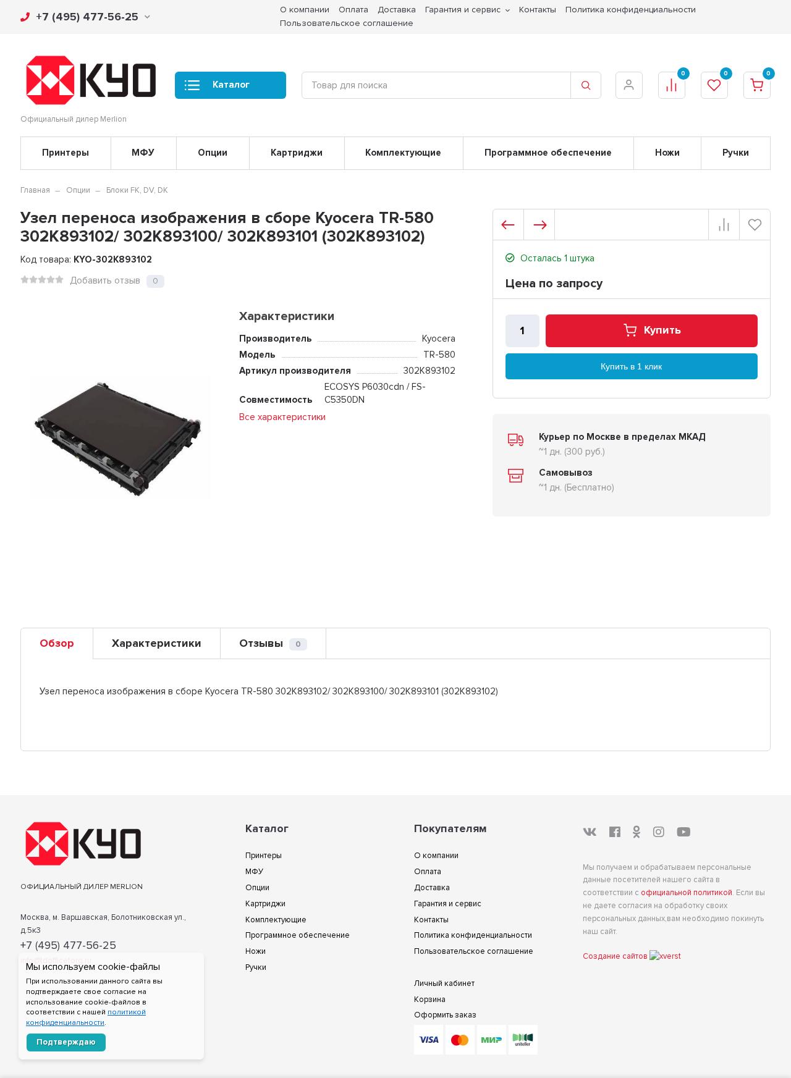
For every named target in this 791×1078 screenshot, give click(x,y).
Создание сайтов (616, 956)
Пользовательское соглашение (346, 23)
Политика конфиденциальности (473, 935)
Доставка (432, 888)
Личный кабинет (444, 983)
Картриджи (297, 152)
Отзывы (270, 643)
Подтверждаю (66, 1042)
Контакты (431, 920)
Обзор (57, 643)
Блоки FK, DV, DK (137, 190)
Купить (662, 330)
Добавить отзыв (105, 280)
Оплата (427, 872)
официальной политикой (686, 893)
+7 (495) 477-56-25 (87, 16)
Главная (35, 190)
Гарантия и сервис (447, 904)
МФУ (143, 152)
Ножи (667, 152)
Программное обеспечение (548, 152)
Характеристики (156, 643)
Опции (212, 152)
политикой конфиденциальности (86, 1017)
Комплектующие (403, 152)
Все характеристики (282, 417)
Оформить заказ (445, 1015)
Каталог (231, 84)
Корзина (430, 999)
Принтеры (65, 152)
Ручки (735, 152)
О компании (436, 856)
